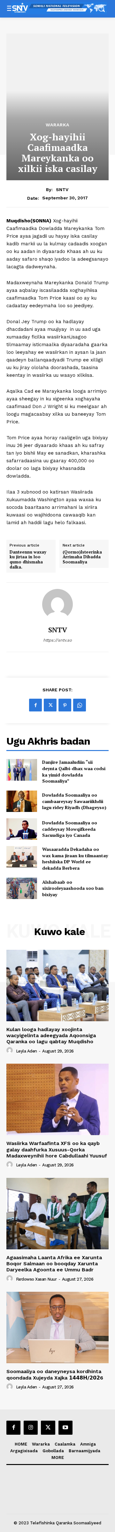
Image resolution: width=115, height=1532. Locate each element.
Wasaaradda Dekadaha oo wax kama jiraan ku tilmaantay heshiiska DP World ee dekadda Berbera (75, 858)
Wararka (57, 125)
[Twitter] (50, 705)
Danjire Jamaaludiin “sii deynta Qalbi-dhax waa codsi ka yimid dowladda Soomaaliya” (73, 771)
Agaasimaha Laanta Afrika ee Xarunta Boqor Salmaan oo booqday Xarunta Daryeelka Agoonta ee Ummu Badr (54, 1263)
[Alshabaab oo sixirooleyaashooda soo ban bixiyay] (21, 888)
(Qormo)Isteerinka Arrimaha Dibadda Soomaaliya (82, 557)
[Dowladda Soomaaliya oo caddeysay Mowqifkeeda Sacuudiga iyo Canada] (21, 829)
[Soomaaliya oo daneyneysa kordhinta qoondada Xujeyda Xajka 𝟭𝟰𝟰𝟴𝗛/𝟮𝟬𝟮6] (57, 1327)
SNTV (62, 189)
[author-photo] (10, 1050)
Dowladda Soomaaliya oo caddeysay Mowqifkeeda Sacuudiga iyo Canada (69, 829)
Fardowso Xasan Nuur (36, 1279)
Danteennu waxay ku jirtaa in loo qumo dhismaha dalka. (28, 559)
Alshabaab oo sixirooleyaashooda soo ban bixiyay (72, 888)
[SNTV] (57, 604)
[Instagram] (31, 1428)
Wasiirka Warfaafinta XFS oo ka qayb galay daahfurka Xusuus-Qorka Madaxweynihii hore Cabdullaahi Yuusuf (56, 1149)
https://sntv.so (57, 640)
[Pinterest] (64, 705)
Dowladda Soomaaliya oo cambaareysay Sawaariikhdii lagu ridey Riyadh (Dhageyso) (74, 801)
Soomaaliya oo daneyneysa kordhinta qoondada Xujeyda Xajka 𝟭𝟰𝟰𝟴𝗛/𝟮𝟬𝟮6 (54, 1374)
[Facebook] (35, 705)
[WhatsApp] (79, 705)
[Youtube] (65, 1428)
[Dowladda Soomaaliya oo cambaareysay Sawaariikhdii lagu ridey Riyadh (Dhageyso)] (21, 801)
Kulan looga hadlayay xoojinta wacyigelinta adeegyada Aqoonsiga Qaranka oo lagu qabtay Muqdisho (51, 1035)
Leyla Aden (26, 1051)
